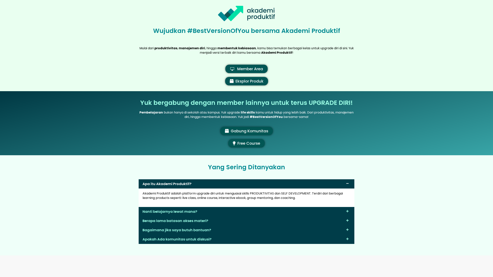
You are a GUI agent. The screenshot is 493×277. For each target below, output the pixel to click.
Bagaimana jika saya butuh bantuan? (177, 230)
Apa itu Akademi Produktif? (167, 183)
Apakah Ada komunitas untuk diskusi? (177, 239)
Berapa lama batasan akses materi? (175, 220)
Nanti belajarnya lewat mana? (170, 211)
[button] (246, 184)
